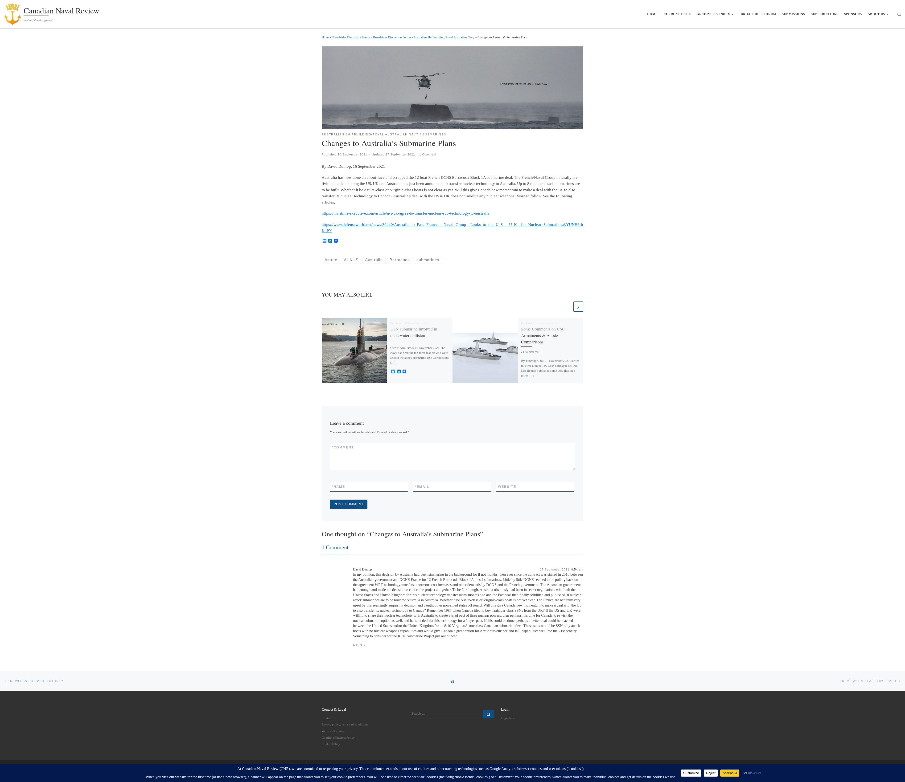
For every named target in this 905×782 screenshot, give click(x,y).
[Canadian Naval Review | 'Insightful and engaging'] (13, 13)
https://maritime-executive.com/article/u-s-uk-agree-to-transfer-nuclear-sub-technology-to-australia (406, 213)
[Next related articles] (578, 306)
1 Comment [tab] (335, 547)
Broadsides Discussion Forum (351, 37)
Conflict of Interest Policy (338, 737)
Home (325, 37)
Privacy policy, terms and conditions (345, 724)
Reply (359, 645)
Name (338, 487)
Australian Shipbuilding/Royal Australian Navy (444, 37)
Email (422, 487)
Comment (343, 447)
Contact (327, 718)
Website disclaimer (334, 731)
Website (507, 487)
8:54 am (577, 569)
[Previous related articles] (567, 306)
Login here (508, 718)
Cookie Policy (331, 744)
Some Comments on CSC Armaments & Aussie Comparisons (543, 335)
